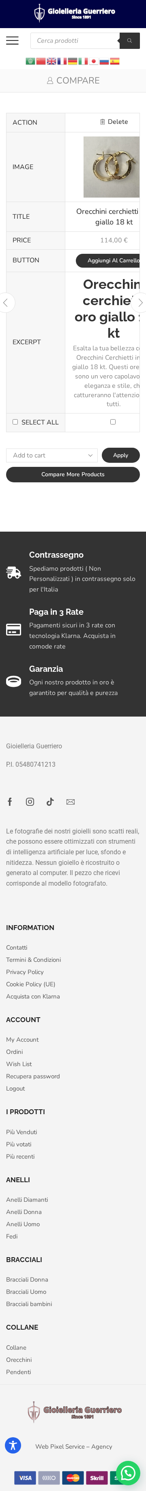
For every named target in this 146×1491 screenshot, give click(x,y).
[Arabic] (31, 60)
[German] (73, 60)
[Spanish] (115, 60)
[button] (128, 1473)
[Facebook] (10, 802)
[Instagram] (30, 802)
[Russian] (104, 60)
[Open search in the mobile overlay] (85, 41)
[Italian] (83, 60)
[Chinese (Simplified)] (41, 60)
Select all (40, 422)
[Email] (71, 802)
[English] (52, 60)
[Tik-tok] (50, 802)
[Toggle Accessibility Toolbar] (13, 1445)
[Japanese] (94, 60)
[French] (62, 60)
